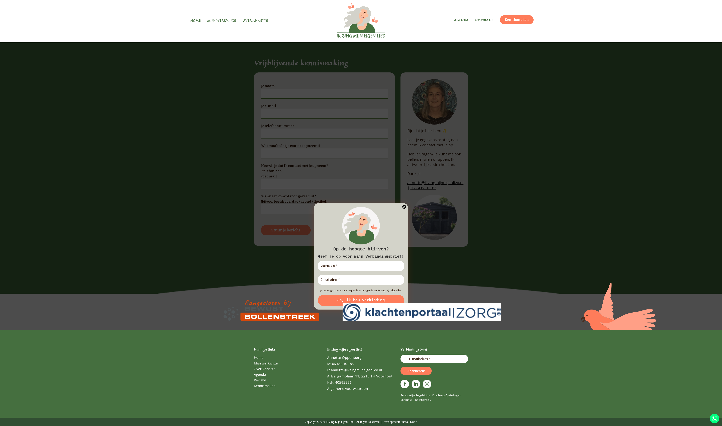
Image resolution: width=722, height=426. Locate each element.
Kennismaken (264, 385)
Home (258, 357)
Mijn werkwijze (266, 363)
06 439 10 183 (342, 363)
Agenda (260, 374)
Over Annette (264, 369)
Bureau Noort (408, 422)
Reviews (260, 380)
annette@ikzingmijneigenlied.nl (356, 370)
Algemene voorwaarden (347, 388)
